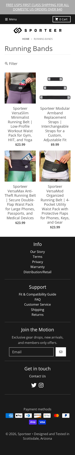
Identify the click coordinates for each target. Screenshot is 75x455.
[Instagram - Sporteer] (41, 385)
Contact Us (37, 376)
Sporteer (24, 434)
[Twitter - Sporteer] (34, 385)
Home (25, 39)
